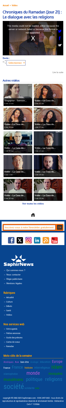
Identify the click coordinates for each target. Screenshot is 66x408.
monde (33, 373)
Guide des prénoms (14, 337)
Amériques (8, 362)
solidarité (29, 388)
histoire (29, 367)
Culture (9, 302)
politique (34, 379)
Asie (17, 362)
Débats (9, 306)
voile (37, 388)
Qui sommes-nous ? (15, 270)
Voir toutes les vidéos (33, 203)
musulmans (13, 379)
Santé (8, 310)
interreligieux (42, 367)
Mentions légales (14, 283)
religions (53, 379)
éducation (45, 361)
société (14, 386)
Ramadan (10, 346)
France (17, 367)
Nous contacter (13, 274)
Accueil (6, 5)
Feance (7, 367)
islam (56, 367)
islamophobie (11, 373)
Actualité (10, 297)
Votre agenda (11, 329)
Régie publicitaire (14, 279)
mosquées (55, 374)
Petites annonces (13, 333)
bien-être (25, 362)
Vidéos (14, 5)
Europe (57, 361)
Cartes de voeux (13, 342)
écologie (34, 362)
